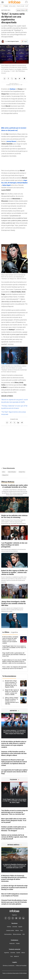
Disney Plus (22, 472)
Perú (21, 930)
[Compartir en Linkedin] (15, 78)
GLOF (24, 6)
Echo (3, 472)
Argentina (6, 952)
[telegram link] (20, 918)
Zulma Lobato (9, 6)
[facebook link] (5, 918)
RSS (24, 934)
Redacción (12, 943)
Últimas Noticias (17, 934)
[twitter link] (9, 918)
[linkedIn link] (23, 918)
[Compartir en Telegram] (19, 78)
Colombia (14, 926)
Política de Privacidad (21, 965)
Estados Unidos (10, 930)
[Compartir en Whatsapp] (4, 78)
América (9, 926)
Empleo (18, 943)
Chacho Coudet (18, 6)
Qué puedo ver (5, 10)
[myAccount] (26, 2)
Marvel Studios (12, 472)
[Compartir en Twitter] (12, 78)
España (20, 926)
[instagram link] (12, 918)
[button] (2, 2)
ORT (27, 6)
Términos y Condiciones (8, 965)
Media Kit (16, 956)
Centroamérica (8, 934)
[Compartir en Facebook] (8, 78)
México (17, 930)
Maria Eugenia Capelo (13, 41)
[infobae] (14, 2)
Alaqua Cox (5, 475)
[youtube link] (16, 918)
